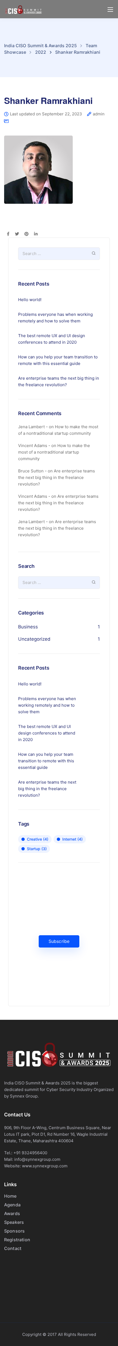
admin (99, 114)
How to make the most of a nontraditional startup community (54, 452)
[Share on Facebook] (8, 234)
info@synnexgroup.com (37, 1159)
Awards (12, 1213)
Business (28, 626)
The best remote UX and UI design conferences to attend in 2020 (51, 339)
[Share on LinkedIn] (36, 234)
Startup (37, 848)
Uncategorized (34, 639)
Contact (12, 1248)
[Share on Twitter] (17, 234)
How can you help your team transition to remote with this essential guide (58, 360)
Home (10, 1196)
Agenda (12, 1204)
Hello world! (29, 299)
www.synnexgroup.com (45, 1165)
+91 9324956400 (30, 1152)
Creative (37, 839)
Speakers (14, 1222)
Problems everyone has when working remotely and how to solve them (55, 317)
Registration (17, 1239)
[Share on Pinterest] (26, 234)
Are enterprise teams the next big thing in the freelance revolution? (58, 381)
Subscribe (59, 941)
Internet (72, 839)
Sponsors (14, 1231)
